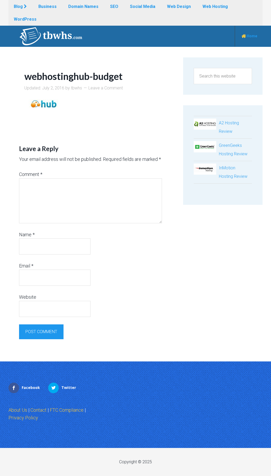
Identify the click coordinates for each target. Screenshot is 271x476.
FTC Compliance (67, 410)
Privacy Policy (23, 417)
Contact (38, 410)
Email (26, 266)
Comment (30, 174)
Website (27, 297)
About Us (17, 410)
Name (27, 234)
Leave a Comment (105, 87)
